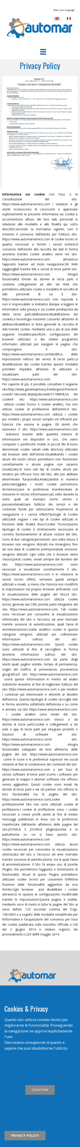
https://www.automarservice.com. (34, 609)
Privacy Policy (25, 1135)
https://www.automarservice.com (26, 204)
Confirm (40, 1090)
